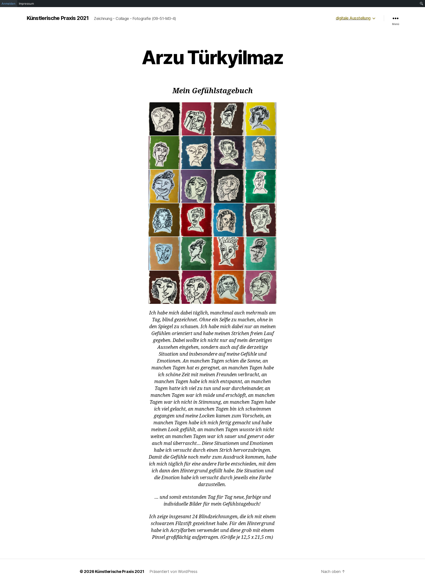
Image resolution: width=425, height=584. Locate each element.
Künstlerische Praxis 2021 (58, 18)
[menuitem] (421, 3)
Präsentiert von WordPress (173, 571)
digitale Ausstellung (353, 18)
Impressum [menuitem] (26, 3)
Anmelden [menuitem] (8, 3)
